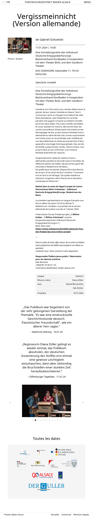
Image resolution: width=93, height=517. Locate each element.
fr (8, 2)
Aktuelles (55, 514)
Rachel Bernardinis (74, 284)
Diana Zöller (77, 280)
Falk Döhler (78, 288)
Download (66, 514)
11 (60, 420)
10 (57, 420)
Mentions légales (81, 514)
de (3, 2)
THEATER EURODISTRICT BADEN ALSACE (47, 2)
